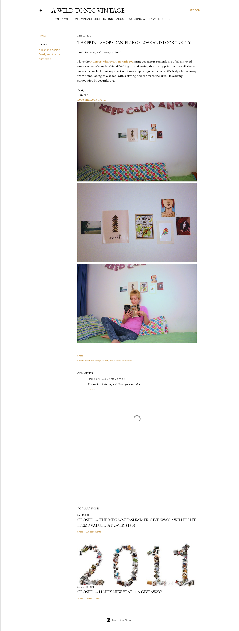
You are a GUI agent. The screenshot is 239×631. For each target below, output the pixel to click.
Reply (91, 389)
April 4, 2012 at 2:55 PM (113, 379)
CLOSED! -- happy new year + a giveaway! (119, 591)
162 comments (93, 598)
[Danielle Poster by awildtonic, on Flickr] (137, 180)
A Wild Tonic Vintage (88, 10)
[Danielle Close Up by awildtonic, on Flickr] (137, 261)
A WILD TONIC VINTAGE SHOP (81, 19)
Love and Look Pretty (91, 99)
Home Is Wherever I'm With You (111, 61)
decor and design (49, 50)
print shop (45, 59)
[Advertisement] (137, 473)
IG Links (108, 19)
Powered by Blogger (122, 620)
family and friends (49, 54)
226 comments (93, 531)
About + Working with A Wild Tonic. (143, 19)
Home (55, 19)
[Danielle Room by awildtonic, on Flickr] (137, 342)
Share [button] (42, 36)
